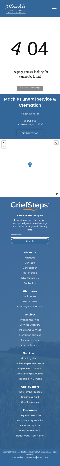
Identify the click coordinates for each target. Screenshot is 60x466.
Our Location (30, 267)
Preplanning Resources (30, 373)
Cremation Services (30, 335)
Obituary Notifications (30, 306)
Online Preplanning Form (30, 363)
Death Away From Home (30, 435)
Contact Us (29, 283)
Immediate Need (29, 319)
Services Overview (30, 324)
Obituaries (30, 296)
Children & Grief (30, 397)
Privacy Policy (17, 457)
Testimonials (30, 272)
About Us (30, 257)
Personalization (30, 340)
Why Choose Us (30, 278)
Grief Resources (30, 402)
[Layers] (56, 142)
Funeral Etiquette (30, 425)
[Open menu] (54, 8)
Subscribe (30, 241)
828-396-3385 (31, 113)
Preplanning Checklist (30, 368)
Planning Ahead (30, 358)
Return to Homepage (30, 87)
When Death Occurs (30, 430)
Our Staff (30, 262)
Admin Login (42, 457)
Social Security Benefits (30, 420)
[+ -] (30, 168)
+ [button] (4, 142)
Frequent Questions (30, 415)
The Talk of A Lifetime (30, 378)
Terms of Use (30, 457)
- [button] (4, 146)
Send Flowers (30, 301)
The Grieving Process (30, 391)
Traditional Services (30, 329)
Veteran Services (30, 345)
